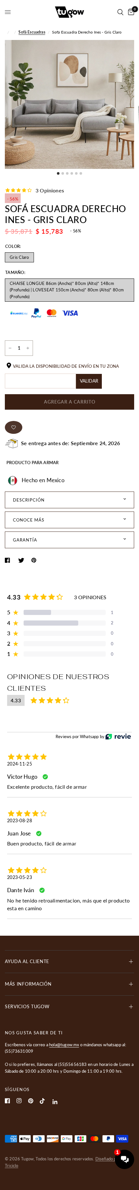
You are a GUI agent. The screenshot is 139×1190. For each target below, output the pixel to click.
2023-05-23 (19, 877)
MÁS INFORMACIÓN (28, 984)
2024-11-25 (19, 763)
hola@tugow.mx (64, 1044)
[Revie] (118, 736)
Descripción (29, 499)
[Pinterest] (30, 1101)
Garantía (25, 539)
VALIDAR (89, 381)
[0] (130, 12)
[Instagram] (19, 1100)
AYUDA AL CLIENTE (27, 961)
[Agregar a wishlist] (13, 427)
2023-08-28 (19, 820)
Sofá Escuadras (31, 32)
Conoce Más (28, 519)
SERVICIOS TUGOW (27, 1006)
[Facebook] (7, 1100)
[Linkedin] (55, 1102)
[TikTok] (42, 1101)
